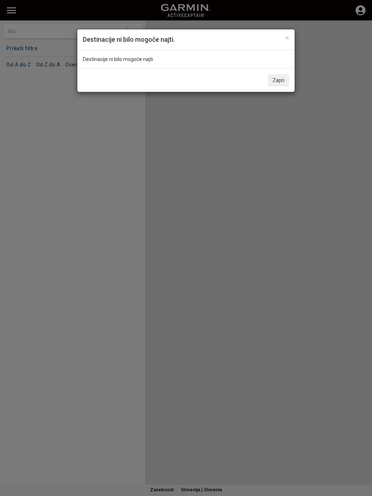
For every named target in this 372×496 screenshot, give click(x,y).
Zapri (278, 80)
